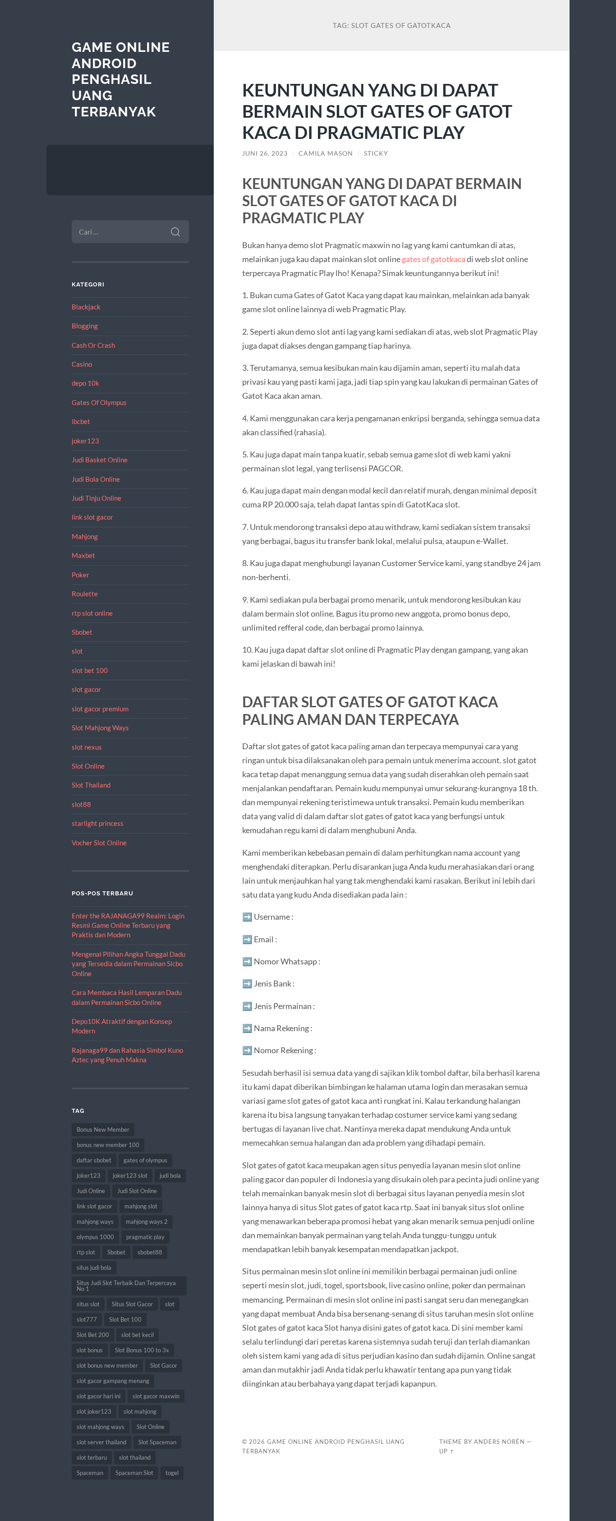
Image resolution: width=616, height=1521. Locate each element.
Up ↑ (447, 1451)
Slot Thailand (91, 785)
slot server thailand (101, 1442)
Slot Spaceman (157, 1442)
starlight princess (98, 823)
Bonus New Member (103, 1129)
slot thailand (135, 1457)
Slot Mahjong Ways (100, 728)
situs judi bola (94, 1267)
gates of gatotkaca (433, 259)
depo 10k (85, 383)
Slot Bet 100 (125, 1319)
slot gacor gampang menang (113, 1380)
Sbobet (82, 632)
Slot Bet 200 (93, 1334)
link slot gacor (92, 517)
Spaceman (90, 1472)
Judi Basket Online (100, 460)
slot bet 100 (90, 670)
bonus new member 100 (108, 1144)
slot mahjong (140, 1411)
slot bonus (90, 1350)
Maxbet (83, 555)
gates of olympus (145, 1160)
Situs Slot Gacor (132, 1304)
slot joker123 (94, 1411)
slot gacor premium (100, 709)
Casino (82, 364)
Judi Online (91, 1190)
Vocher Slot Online (99, 843)
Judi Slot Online (137, 1190)
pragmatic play (145, 1236)
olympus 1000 (95, 1236)
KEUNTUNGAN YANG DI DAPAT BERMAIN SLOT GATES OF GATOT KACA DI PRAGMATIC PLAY (377, 111)
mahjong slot (140, 1206)
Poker (80, 575)
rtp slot (86, 1252)
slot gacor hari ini (98, 1396)
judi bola (170, 1175)
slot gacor (86, 689)
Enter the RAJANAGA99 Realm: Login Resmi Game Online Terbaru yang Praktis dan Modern (128, 925)
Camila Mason (326, 153)
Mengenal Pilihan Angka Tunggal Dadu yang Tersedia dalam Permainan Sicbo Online (128, 963)
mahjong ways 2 (147, 1221)
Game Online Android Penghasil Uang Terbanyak (121, 79)
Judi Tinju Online (96, 498)
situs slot (88, 1304)
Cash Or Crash (93, 345)
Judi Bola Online (96, 479)
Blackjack (86, 307)
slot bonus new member (107, 1365)
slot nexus (87, 747)
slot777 (87, 1319)
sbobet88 (150, 1252)
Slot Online (88, 766)
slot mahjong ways (100, 1426)
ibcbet (81, 421)
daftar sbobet (94, 1160)
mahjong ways (95, 1221)
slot (77, 651)
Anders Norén (499, 1441)
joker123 (85, 441)
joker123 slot (130, 1175)
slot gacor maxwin (156, 1396)
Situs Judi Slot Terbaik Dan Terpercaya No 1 (126, 1285)
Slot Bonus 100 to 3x (142, 1350)
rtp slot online (92, 613)
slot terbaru (92, 1457)
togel (172, 1472)
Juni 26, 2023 (265, 153)
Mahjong (85, 536)
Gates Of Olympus (99, 402)
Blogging (85, 326)
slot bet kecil (137, 1334)
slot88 (81, 804)
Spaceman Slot (134, 1472)
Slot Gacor (163, 1365)
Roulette (85, 594)
